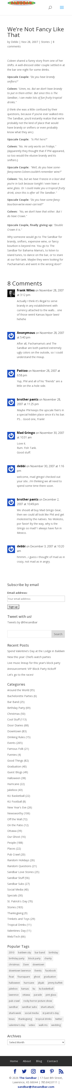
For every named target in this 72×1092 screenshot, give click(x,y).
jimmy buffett (55, 982)
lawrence (14, 994)
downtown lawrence (20, 970)
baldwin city (24, 952)
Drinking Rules (16, 737)
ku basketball (46, 988)
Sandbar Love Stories (20, 872)
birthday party (16, 958)
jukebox (13, 988)
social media (32, 1013)
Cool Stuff (13, 719)
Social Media (15, 889)
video (32, 1025)
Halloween (13, 778)
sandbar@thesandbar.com (36, 1087)
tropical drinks (43, 1019)
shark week (15, 1013)
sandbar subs (29, 1007)
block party (34, 958)
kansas (25, 988)
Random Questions (19, 866)
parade (38, 994)
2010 (11, 952)
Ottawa (12, 831)
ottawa (26, 994)
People (11, 842)
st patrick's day (50, 1013)
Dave (26, 964)
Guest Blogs (14, 772)
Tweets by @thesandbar (22, 622)
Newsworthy (15, 813)
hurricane (29, 982)
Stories (45, 42)
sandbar (13, 1007)
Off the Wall (14, 819)
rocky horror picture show (37, 1000)
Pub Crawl (13, 854)
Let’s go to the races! (20, 674)
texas (12, 1019)
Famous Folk (15, 749)
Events (11, 743)
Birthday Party (16, 708)
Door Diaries (15, 725)
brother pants (27, 399)
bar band (40, 952)
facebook (50, 970)
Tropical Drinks (16, 925)
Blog (39, 1061)
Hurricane (13, 784)
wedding (56, 1025)
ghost (37, 976)
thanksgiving (25, 1019)
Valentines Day (16, 930)
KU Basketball (16, 796)
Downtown (14, 731)
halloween (14, 982)
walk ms (43, 1025)
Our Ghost (13, 837)
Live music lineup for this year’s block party (33, 663)
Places (11, 848)
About (27, 1061)
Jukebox (12, 790)
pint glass (51, 994)
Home (14, 1061)
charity (48, 958)
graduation (50, 976)
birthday (53, 952)
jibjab (41, 982)
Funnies (12, 754)
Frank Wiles (26, 290)
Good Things (15, 760)
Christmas (13, 713)
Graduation (14, 766)
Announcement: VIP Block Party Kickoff (31, 669)
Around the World (18, 690)
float (11, 976)
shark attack (47, 1007)
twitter (58, 1019)
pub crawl (14, 1000)
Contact (52, 1061)
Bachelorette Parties (20, 696)
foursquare (24, 976)
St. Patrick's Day (17, 901)
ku (34, 988)
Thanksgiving (15, 913)
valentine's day (17, 1025)
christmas (14, 964)
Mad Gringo (26, 433)
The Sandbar (28, 1078)
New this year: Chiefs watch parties (29, 657)
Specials (12, 895)
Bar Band (13, 702)
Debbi (14, 42)
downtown (38, 964)
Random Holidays (18, 860)
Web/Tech (13, 936)
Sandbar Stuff (15, 878)
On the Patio (15, 825)
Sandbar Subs (15, 884)
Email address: (17, 593)
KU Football (14, 801)
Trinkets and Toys (18, 919)
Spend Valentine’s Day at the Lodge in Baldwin (36, 651)
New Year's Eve (16, 807)
